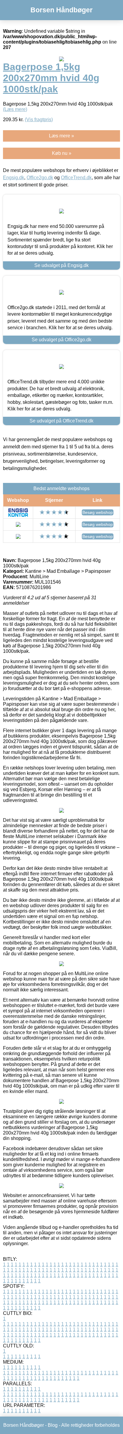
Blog (53, 1425)
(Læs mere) (15, 109)
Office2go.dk (40, 177)
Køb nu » (61, 153)
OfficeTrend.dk (76, 177)
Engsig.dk (13, 177)
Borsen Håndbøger (61, 10)
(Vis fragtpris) (39, 119)
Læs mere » (61, 135)
